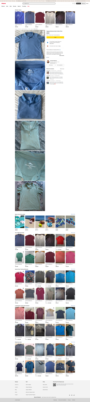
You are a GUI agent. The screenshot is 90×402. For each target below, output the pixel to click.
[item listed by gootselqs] (50, 293)
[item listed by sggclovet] (19, 257)
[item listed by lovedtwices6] (50, 349)
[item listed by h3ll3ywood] (40, 257)
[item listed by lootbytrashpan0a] (70, 257)
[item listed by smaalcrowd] (50, 330)
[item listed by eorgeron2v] (29, 313)
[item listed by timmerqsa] (50, 313)
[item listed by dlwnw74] (50, 366)
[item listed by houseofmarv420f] (60, 293)
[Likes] (73, 3)
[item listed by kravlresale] (29, 240)
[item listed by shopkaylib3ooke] (19, 276)
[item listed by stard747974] (19, 366)
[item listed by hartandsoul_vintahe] (40, 240)
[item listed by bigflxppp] (60, 366)
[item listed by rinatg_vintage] (60, 240)
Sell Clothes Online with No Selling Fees (49, 397)
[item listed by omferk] (19, 240)
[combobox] (38, 3)
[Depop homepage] (4, 3)
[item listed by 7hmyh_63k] (29, 330)
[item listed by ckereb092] (40, 313)
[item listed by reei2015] (50, 276)
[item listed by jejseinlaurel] (29, 257)
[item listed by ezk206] (40, 330)
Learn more (52, 43)
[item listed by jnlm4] (19, 330)
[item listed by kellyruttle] (29, 366)
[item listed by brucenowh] (19, 313)
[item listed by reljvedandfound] (19, 293)
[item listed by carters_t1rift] (40, 366)
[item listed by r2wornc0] (60, 349)
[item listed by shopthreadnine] (70, 240)
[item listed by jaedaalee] (70, 313)
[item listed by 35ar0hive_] (60, 313)
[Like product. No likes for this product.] (43, 31)
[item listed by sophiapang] (50, 240)
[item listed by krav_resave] (50, 257)
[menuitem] (3, 6)
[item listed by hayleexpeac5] (70, 366)
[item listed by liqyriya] (29, 293)
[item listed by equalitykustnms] (40, 349)
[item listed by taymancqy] (60, 330)
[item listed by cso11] (60, 276)
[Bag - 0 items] (75, 3)
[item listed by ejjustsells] (70, 293)
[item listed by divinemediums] (19, 222)
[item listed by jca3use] (70, 349)
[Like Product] (23, 12)
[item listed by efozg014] (70, 330)
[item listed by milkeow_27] (29, 349)
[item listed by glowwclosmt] (19, 349)
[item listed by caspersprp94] (29, 276)
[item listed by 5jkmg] (70, 276)
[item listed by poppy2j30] (40, 293)
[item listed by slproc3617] (40, 276)
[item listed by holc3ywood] (60, 257)
